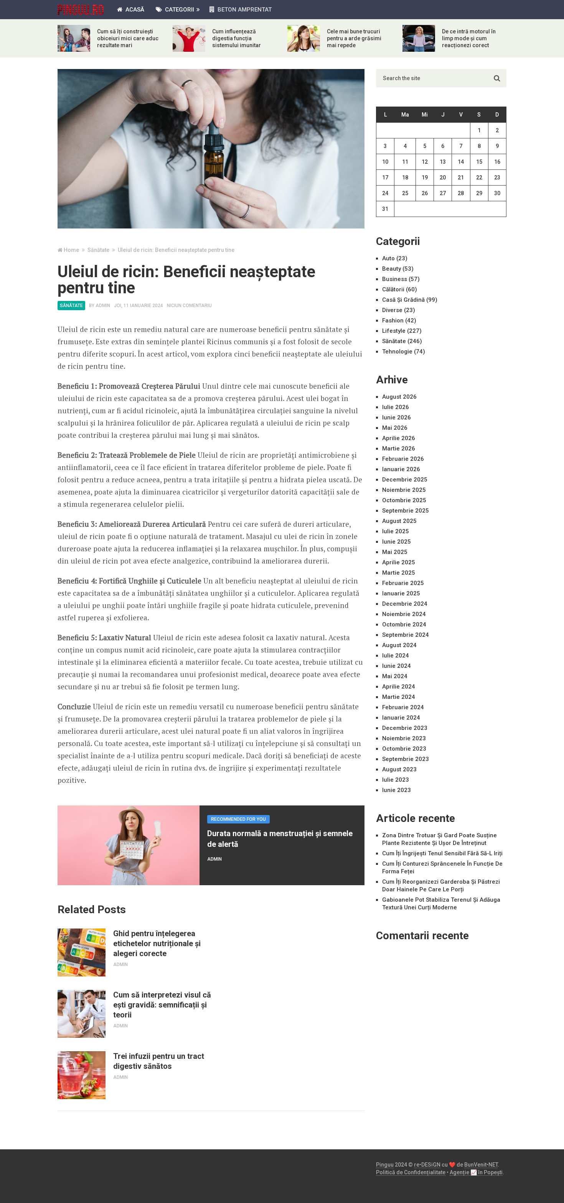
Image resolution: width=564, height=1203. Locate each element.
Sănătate (71, 305)
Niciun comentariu (189, 305)
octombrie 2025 (404, 500)
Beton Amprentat (244, 9)
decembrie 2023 (404, 728)
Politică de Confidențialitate (410, 1172)
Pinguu (385, 1165)
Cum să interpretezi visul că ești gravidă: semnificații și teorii (162, 1004)
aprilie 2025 (398, 562)
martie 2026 (398, 448)
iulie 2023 (395, 779)
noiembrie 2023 (404, 738)
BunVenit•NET (481, 1165)
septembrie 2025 (405, 510)
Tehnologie (397, 351)
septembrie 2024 (405, 634)
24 (385, 193)
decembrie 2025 (404, 479)
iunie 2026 (396, 417)
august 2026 (399, 396)
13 (443, 162)
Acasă (134, 9)
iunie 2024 (396, 665)
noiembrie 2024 (404, 614)
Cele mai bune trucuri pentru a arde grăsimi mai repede (354, 38)
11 (405, 162)
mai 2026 (394, 427)
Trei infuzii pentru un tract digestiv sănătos (158, 1061)
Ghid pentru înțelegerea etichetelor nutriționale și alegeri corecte (157, 943)
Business (394, 279)
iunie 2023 (396, 790)
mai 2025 (394, 552)
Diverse (392, 310)
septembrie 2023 (405, 759)
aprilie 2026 (398, 438)
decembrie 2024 (404, 603)
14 (461, 162)
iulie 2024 (395, 655)
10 (385, 162)
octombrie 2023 (404, 748)
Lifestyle (394, 330)
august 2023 (399, 769)
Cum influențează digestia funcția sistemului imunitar (236, 38)
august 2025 (399, 521)
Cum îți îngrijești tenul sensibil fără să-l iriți (442, 853)
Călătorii (393, 289)
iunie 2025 (396, 541)
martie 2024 (398, 697)
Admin (103, 305)
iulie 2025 (395, 531)
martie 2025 (398, 572)
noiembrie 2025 (404, 489)
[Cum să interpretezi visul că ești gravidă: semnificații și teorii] (82, 1014)
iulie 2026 (395, 407)
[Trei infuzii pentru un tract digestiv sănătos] (82, 1075)
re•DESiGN (427, 1165)
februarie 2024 (403, 707)
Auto (388, 258)
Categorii (178, 9)
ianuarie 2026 (401, 469)
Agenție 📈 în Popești (476, 1172)
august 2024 (399, 645)
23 (497, 177)
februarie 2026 (403, 458)
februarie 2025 (403, 583)
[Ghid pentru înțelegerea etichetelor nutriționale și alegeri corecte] (82, 952)
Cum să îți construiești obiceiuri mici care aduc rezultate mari (127, 38)
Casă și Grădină (403, 299)
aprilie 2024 (398, 686)
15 (479, 162)
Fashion (393, 320)
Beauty (391, 268)
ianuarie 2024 (401, 717)
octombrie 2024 (404, 624)
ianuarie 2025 (401, 593)
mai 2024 (394, 676)
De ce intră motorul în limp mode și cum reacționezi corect (469, 38)
